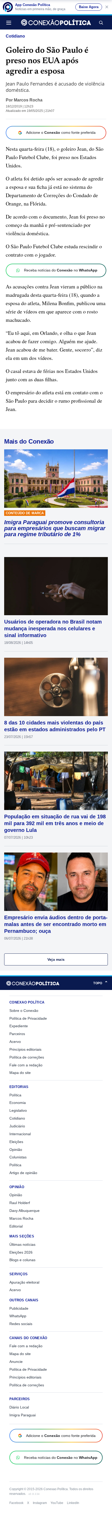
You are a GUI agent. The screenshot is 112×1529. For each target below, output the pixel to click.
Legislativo (18, 1110)
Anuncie (16, 1361)
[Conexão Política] (56, 22)
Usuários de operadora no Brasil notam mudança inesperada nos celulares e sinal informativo (53, 628)
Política (15, 1095)
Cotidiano (15, 36)
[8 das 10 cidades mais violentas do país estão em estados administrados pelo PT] (56, 687)
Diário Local (19, 1407)
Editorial (16, 1226)
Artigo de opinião (23, 1173)
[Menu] (10, 22)
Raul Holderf (19, 1203)
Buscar (101, 22)
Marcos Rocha (28, 100)
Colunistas (18, 1157)
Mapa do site (20, 1073)
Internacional (20, 1134)
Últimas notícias (22, 1244)
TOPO (100, 983)
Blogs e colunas (22, 1260)
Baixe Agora (88, 7)
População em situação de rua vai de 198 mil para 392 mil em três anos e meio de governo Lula (55, 823)
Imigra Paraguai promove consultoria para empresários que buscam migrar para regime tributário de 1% (54, 528)
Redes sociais (20, 1324)
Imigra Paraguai (22, 1415)
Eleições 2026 (21, 1252)
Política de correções (26, 1057)
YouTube (57, 1503)
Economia (17, 1103)
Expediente (18, 1026)
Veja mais (56, 959)
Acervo (15, 1042)
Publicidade (18, 1308)
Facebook (16, 1503)
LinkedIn (73, 1503)
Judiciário (17, 1126)
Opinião (15, 1149)
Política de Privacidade (28, 1018)
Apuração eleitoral (24, 1282)
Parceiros (17, 1034)
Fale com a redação (25, 1065)
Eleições (16, 1142)
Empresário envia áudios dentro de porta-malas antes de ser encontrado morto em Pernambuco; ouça (56, 924)
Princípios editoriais (25, 1049)
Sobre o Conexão (23, 1010)
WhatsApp (17, 1316)
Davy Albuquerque (24, 1210)
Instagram (40, 1503)
